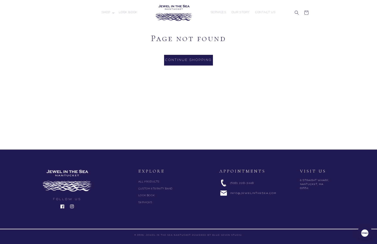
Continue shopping (188, 60)
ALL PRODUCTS (148, 181)
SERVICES (145, 202)
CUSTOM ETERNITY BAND (155, 188)
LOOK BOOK (146, 195)
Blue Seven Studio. (227, 235)
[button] (107, 12)
